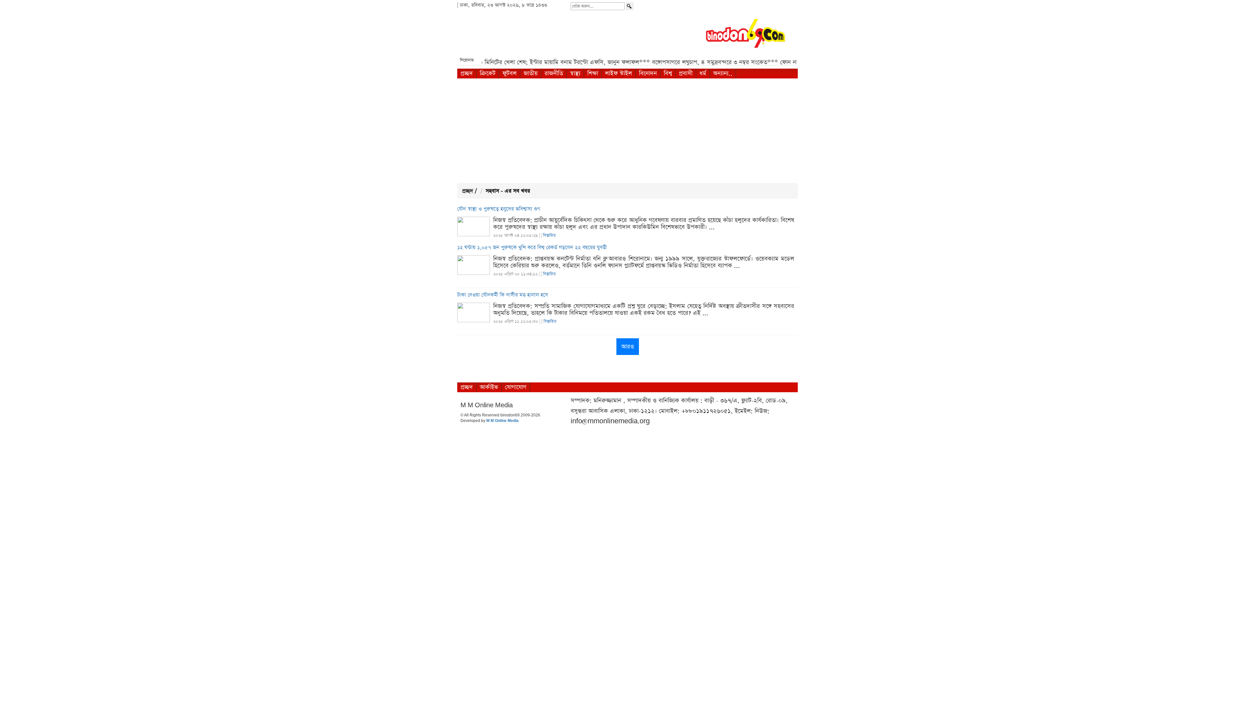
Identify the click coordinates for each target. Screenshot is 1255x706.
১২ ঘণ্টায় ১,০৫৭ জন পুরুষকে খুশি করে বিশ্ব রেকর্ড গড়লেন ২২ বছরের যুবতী (532, 247)
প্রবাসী (686, 73)
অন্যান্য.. (722, 73)
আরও (627, 347)
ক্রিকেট (487, 73)
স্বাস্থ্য (575, 73)
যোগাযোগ (516, 387)
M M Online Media (502, 421)
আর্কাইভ (489, 387)
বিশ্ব (668, 73)
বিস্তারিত (549, 235)
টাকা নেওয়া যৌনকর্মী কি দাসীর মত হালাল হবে (502, 295)
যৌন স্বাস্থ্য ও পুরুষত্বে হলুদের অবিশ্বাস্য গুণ (498, 209)
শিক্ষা (592, 73)
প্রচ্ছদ (466, 73)
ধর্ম (702, 73)
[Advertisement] (627, 130)
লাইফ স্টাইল (618, 73)
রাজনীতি (553, 73)
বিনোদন (648, 73)
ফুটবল (509, 73)
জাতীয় (531, 73)
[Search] (630, 6)
